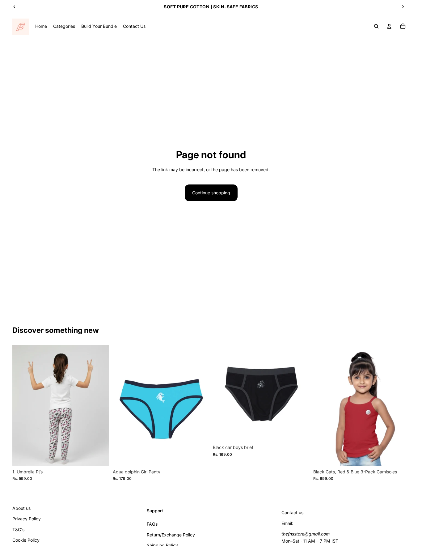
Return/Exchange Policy (171, 534)
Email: (287, 523)
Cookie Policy (26, 540)
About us (21, 508)
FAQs (152, 524)
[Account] (389, 26)
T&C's (18, 529)
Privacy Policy (26, 519)
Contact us (292, 512)
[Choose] (99, 456)
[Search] (376, 26)
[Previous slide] (14, 7)
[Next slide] (403, 7)
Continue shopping (211, 192)
